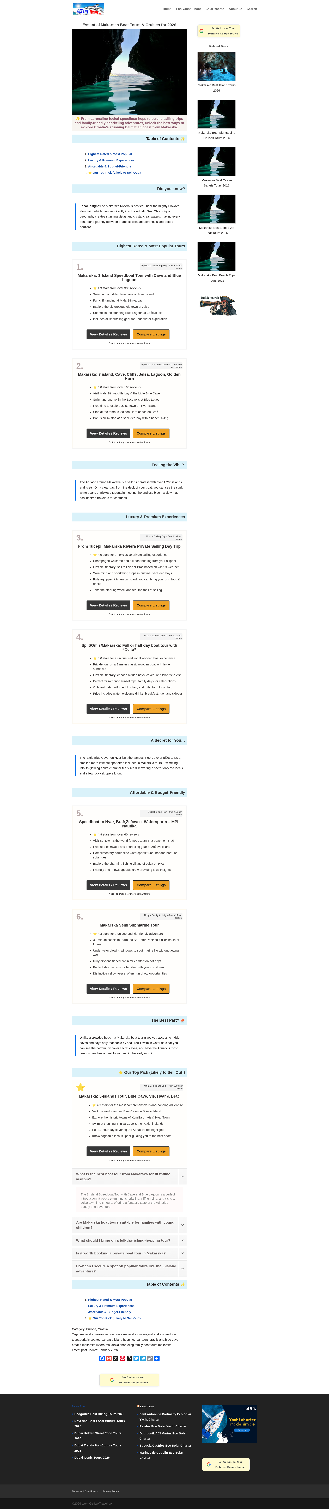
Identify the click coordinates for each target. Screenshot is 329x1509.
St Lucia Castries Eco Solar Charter (165, 1445)
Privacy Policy (110, 1491)
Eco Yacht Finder (188, 9)
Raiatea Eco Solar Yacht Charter (162, 1426)
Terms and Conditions (85, 1491)
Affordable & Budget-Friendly (109, 166)
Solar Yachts (215, 9)
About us (235, 9)
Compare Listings (151, 334)
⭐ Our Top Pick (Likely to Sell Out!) (114, 172)
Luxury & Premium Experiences (111, 160)
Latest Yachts (147, 1406)
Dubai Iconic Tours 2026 (92, 1457)
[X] (115, 1359)
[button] (218, 316)
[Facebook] (102, 1359)
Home (167, 9)
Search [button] (252, 9)
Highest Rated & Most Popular (110, 154)
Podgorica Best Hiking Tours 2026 (99, 1414)
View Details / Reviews (108, 334)
